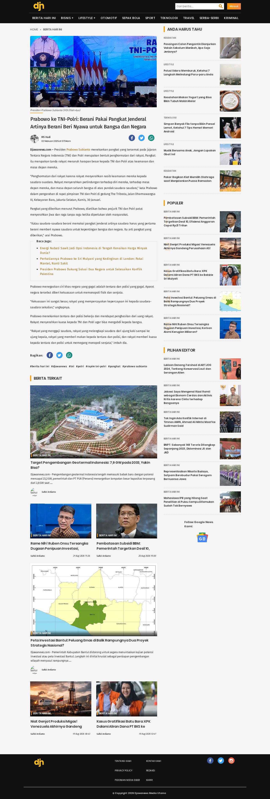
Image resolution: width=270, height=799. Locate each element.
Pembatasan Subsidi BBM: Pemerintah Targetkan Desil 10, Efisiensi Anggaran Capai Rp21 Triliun (123, 551)
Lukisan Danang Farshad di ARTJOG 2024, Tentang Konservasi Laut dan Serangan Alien (187, 368)
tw (220, 765)
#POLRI (80, 366)
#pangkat (114, 366)
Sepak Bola (131, 18)
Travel (188, 18)
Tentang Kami (123, 761)
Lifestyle (85, 18)
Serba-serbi (209, 18)
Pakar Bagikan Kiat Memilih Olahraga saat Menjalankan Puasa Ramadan (189, 179)
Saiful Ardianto (49, 492)
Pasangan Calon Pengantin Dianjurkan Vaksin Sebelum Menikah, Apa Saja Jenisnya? (190, 47)
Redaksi (150, 770)
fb (210, 765)
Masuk (234, 6)
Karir (149, 780)
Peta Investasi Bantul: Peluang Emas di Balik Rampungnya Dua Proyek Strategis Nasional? (190, 301)
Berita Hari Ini (44, 18)
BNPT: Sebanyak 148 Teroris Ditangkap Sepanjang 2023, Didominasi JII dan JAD (189, 448)
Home (34, 29)
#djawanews (59, 366)
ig (231, 765)
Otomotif (109, 18)
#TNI (71, 366)
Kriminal (231, 18)
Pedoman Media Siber (127, 780)
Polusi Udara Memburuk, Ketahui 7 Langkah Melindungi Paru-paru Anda (188, 72)
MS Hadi (45, 137)
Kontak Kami (153, 761)
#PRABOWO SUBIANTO (135, 366)
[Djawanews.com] (38, 6)
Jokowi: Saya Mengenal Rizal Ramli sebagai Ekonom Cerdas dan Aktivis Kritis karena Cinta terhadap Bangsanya (188, 397)
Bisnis (66, 18)
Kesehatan (170, 37)
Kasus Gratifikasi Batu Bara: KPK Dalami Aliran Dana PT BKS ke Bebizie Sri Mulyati (123, 726)
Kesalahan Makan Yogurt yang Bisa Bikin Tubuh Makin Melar (188, 99)
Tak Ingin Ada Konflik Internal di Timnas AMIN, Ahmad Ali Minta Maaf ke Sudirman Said (190, 422)
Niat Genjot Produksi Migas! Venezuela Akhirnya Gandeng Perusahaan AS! (56, 726)
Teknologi (169, 18)
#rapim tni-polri (96, 366)
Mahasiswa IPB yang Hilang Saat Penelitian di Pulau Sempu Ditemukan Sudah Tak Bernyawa (189, 501)
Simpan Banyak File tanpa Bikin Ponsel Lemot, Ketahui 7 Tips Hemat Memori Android (189, 127)
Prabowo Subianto (78, 149)
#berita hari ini (39, 366)
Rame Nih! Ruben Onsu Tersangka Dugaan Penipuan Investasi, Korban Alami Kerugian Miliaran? (59, 548)
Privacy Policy (123, 770)
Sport (150, 18)
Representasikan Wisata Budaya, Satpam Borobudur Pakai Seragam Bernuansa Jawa (188, 475)
